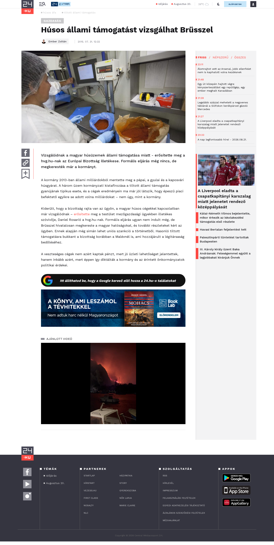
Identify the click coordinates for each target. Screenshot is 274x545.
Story (123, 483)
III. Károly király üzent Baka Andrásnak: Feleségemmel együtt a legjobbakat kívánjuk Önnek (225, 253)
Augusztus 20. (182, 4)
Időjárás (163, 4)
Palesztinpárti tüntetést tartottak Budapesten (224, 239)
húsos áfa (49, 12)
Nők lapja (125, 498)
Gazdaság (52, 21)
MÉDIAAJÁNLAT (171, 520)
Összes (240, 57)
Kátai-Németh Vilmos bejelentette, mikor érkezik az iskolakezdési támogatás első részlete (225, 217)
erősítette (82, 214)
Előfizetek (235, 4)
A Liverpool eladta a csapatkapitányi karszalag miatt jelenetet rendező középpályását (224, 198)
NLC (86, 513)
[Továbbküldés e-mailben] (25, 163)
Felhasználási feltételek (179, 498)
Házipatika (125, 475)
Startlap (89, 475)
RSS (165, 475)
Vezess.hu (90, 490)
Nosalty (89, 505)
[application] (113, 383)
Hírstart (89, 483)
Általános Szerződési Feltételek (184, 513)
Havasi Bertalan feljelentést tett (223, 229)
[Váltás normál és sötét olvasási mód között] (218, 4)
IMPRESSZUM (170, 490)
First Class (91, 498)
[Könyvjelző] (25, 174)
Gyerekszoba (127, 490)
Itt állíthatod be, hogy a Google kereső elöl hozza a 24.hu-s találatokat (118, 281)
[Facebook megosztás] (25, 153)
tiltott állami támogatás (79, 12)
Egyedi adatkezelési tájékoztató (184, 505)
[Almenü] (42, 4)
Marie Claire (127, 505)
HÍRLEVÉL (168, 483)
